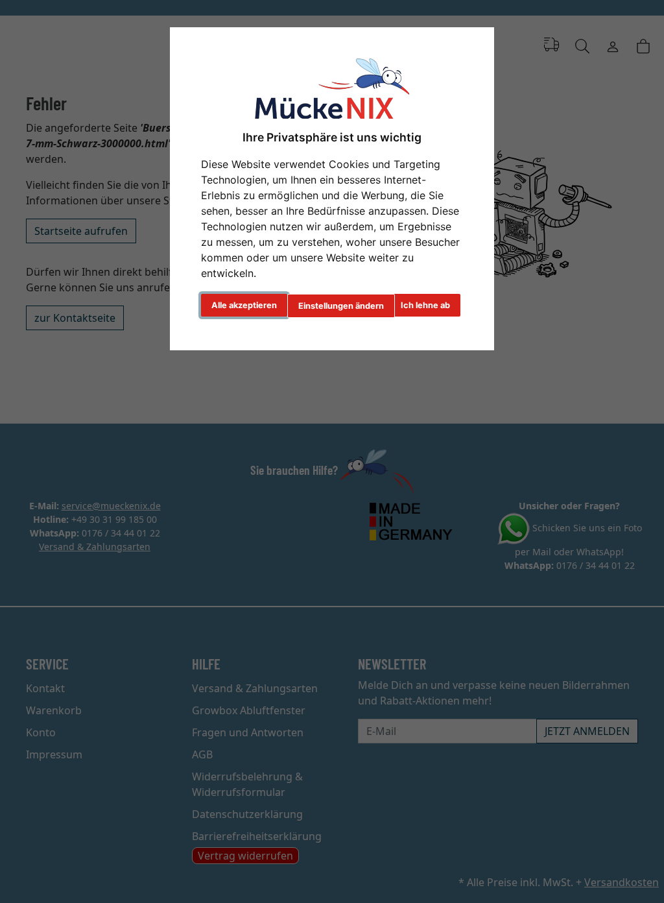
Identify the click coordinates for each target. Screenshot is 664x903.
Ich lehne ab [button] (425, 305)
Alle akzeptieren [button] (244, 305)
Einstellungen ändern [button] (341, 306)
